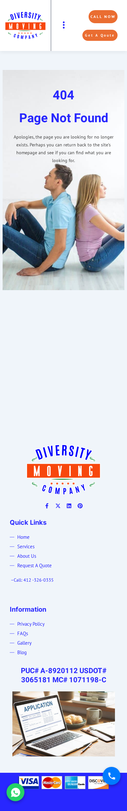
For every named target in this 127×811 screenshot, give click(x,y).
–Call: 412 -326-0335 (32, 580)
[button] (63, 25)
